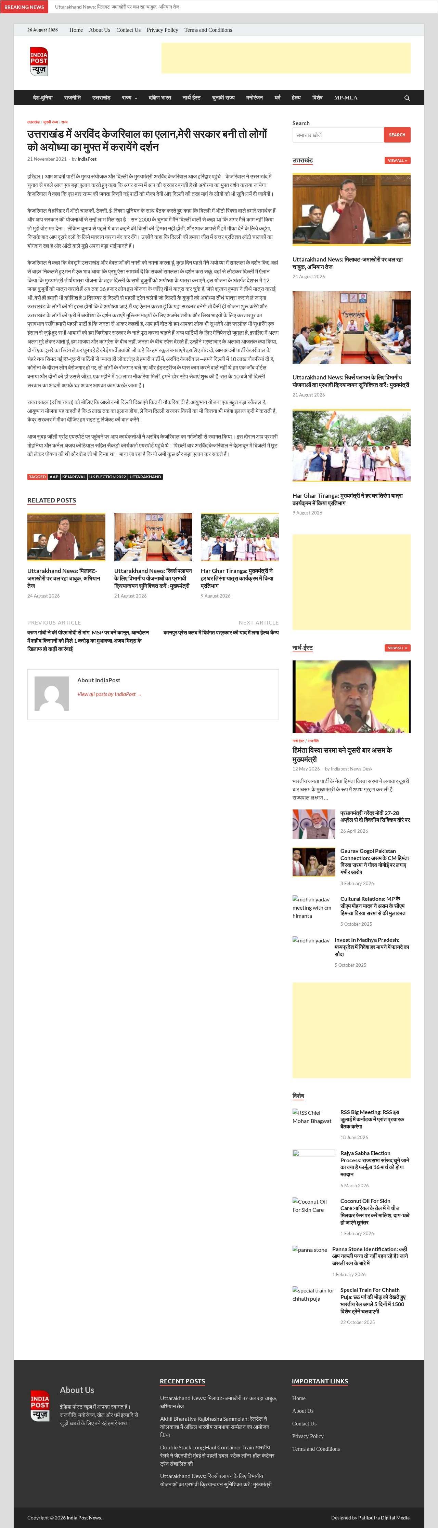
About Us (99, 30)
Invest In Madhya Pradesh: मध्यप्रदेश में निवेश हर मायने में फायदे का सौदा (372, 946)
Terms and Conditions (208, 30)
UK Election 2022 (107, 476)
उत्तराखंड (101, 97)
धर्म (277, 97)
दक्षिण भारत (160, 97)
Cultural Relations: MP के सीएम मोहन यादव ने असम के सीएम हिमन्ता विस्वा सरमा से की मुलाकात (372, 905)
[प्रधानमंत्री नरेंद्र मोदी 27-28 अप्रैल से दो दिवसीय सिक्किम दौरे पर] (314, 813)
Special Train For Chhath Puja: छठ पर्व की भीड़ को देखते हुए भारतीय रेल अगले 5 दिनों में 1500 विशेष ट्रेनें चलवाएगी (372, 1300)
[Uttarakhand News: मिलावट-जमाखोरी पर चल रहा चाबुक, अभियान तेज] (66, 539)
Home (76, 30)
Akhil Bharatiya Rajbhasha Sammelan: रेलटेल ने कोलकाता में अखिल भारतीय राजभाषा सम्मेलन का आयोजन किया (214, 1426)
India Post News (84, 1517)
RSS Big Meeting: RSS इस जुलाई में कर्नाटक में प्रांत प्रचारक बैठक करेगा (372, 1119)
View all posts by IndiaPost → (109, 694)
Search (301, 123)
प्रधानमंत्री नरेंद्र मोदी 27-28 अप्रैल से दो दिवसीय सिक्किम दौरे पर (375, 816)
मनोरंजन (254, 97)
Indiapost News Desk (352, 769)
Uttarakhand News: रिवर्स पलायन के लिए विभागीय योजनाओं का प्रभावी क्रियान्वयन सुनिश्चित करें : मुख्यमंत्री (153, 578)
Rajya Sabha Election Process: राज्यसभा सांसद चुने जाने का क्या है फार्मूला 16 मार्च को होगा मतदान (374, 1163)
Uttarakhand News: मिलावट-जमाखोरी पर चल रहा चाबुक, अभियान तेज (117, 7)
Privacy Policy (162, 30)
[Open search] (407, 98)
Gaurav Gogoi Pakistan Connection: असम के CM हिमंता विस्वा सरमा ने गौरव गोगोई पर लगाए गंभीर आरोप (374, 861)
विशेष (317, 97)
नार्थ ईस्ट (192, 97)
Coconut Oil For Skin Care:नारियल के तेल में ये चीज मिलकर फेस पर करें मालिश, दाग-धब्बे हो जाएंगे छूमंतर (375, 1211)
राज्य (126, 97)
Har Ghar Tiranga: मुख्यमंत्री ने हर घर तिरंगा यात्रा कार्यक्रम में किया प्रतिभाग (237, 578)
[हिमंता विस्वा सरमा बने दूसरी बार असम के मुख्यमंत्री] (352, 664)
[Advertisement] (286, 58)
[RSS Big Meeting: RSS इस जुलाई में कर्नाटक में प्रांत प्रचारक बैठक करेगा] (314, 1112)
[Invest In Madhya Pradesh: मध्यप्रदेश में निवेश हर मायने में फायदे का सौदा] (311, 940)
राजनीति (72, 97)
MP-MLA (346, 97)
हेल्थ (296, 97)
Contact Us (128, 30)
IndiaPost (87, 159)
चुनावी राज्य (223, 97)
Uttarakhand (145, 476)
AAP (54, 476)
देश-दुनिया (43, 97)
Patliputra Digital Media (384, 1517)
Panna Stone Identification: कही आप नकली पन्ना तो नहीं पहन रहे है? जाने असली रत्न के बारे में (370, 1256)
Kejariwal (74, 476)
